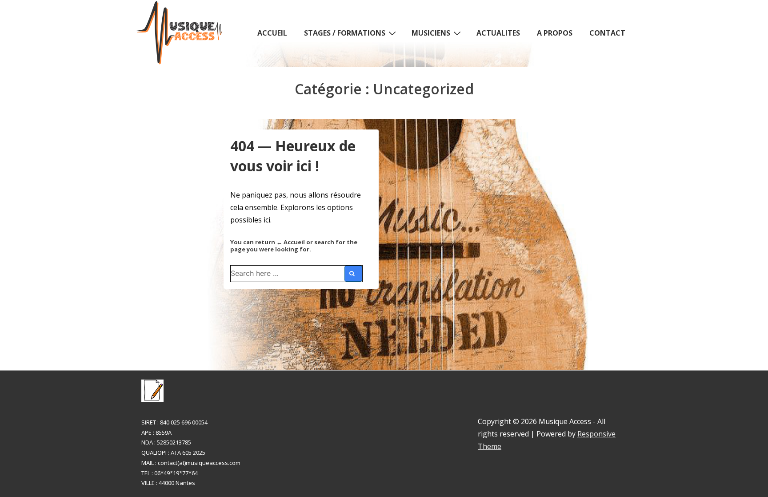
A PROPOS (554, 33)
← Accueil (290, 242)
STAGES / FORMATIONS (344, 33)
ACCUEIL (272, 33)
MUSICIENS (431, 33)
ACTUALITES (498, 33)
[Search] (353, 274)
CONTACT (607, 33)
